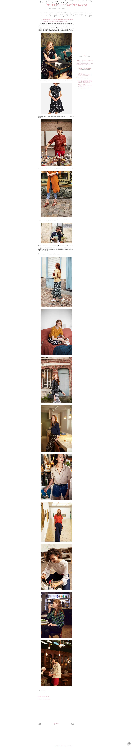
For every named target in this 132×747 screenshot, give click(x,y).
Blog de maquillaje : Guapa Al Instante (85, 80)
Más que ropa (80, 77)
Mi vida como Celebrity (86, 64)
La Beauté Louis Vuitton (82, 88)
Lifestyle (78, 63)
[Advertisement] (85, 25)
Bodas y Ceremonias (84, 63)
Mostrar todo (91, 90)
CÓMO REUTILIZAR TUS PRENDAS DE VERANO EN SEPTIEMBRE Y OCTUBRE (85, 75)
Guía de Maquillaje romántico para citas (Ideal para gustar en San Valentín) (85, 82)
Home (50, 14)
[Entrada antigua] (72, 725)
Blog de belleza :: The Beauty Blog (84, 87)
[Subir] (129, 744)
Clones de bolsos (80, 64)
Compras (44, 692)
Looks (78, 62)
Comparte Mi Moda (81, 84)
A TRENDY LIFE (81, 73)
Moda (55, 14)
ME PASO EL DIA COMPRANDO (67, 5)
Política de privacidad (79, 14)
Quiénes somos (69, 14)
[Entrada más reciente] (40, 725)
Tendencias (82, 62)
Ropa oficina (91, 63)
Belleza (61, 14)
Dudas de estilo (89, 62)
